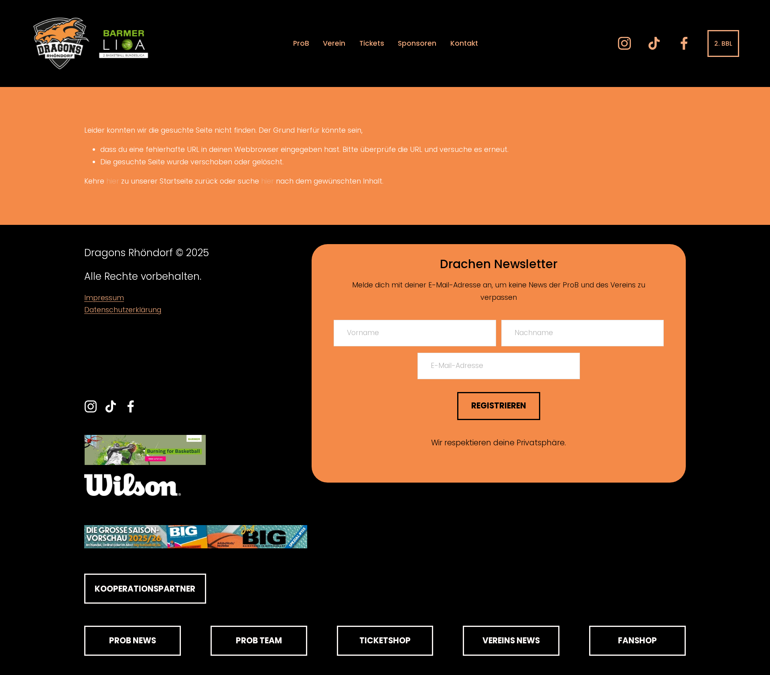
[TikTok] (654, 43)
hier (112, 181)
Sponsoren (417, 43)
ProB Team (259, 640)
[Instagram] (624, 43)
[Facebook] (684, 43)
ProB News (132, 640)
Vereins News (511, 640)
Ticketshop (385, 640)
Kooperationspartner (145, 588)
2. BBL (723, 43)
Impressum (104, 298)
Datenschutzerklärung (122, 310)
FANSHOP (637, 640)
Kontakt (464, 43)
